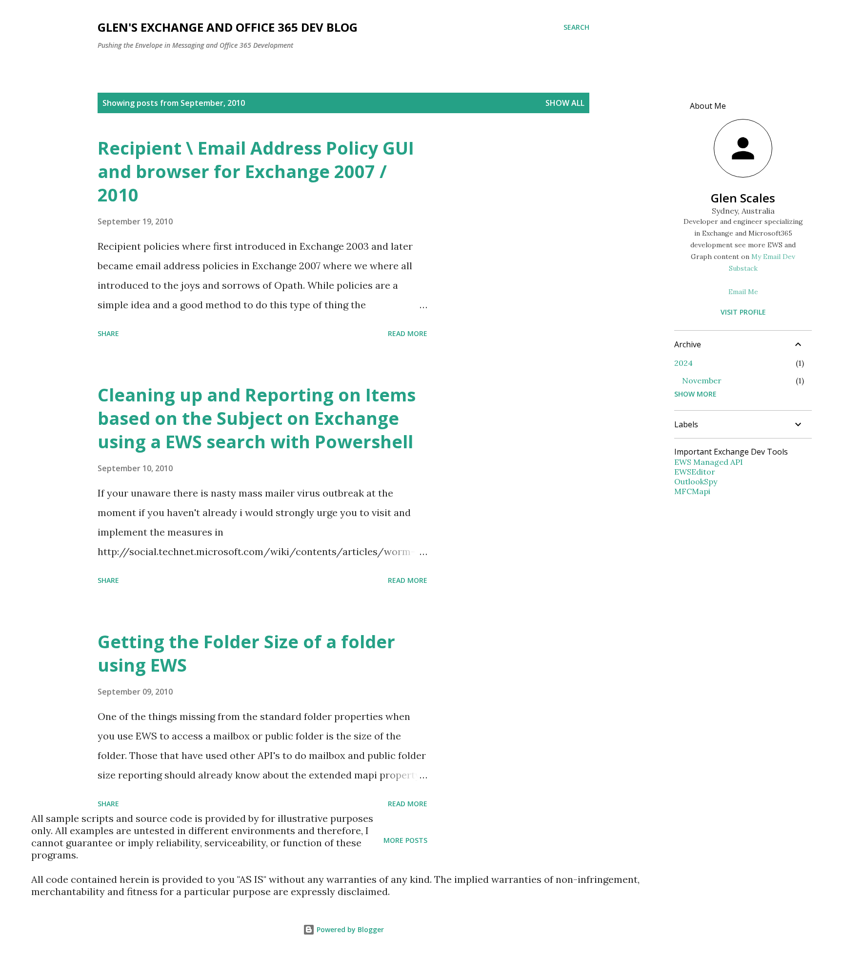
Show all (564, 103)
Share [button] (108, 333)
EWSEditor (694, 472)
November (702, 380)
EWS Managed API (708, 462)
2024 (683, 363)
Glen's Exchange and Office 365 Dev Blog (228, 27)
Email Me (743, 291)
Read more (407, 333)
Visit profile (743, 312)
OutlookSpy (695, 481)
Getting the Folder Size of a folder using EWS (246, 653)
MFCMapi (692, 491)
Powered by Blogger (349, 929)
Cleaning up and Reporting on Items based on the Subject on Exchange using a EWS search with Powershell (257, 418)
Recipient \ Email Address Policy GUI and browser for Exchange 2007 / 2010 (256, 171)
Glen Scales (743, 198)
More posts (405, 840)
